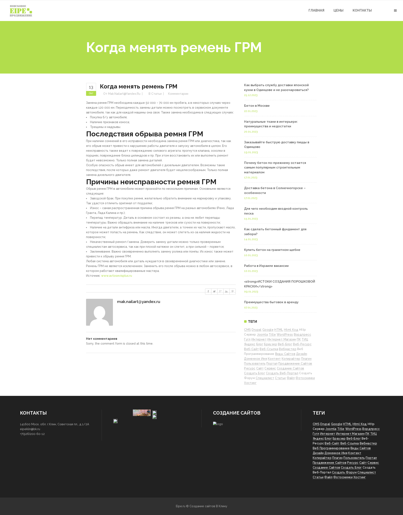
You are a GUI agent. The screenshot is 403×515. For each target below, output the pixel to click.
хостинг (250, 383)
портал (271, 363)
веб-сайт (251, 349)
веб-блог (285, 344)
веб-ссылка (269, 349)
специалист (265, 378)
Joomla (262, 334)
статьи (280, 378)
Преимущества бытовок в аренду (271, 302)
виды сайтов (285, 354)
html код (291, 329)
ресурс (249, 368)
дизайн (301, 354)
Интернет (259, 339)
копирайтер (291, 358)
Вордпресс (302, 334)
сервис (270, 368)
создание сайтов (290, 368)
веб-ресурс (302, 344)
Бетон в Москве (257, 106)
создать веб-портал (282, 373)
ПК (299, 339)
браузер (270, 344)
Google (267, 329)
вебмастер (287, 349)
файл (291, 378)
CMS (247, 329)
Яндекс (249, 344)
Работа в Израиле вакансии (266, 266)
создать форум (344, 472)
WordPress (285, 334)
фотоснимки (305, 378)
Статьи (156, 93)
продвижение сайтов (295, 363)
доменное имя (255, 358)
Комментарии (178, 93)
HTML (278, 329)
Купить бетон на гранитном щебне (272, 250)
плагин (306, 358)
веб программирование (331, 448)
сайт (260, 368)
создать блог (254, 373)
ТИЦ (305, 339)
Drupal (256, 329)
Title (272, 334)
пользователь (255, 363)
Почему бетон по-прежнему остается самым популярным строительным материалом (275, 167)
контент (274, 358)
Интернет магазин (281, 339)
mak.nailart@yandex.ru (124, 93)
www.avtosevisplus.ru (116, 275)
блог (259, 344)
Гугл (247, 339)
